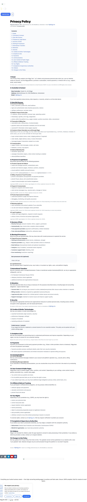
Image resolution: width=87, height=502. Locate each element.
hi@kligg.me (51, 24)
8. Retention (14, 47)
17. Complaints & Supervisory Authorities (22, 66)
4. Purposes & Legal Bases (18, 39)
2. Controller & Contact (17, 35)
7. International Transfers (18, 45)
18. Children (14, 68)
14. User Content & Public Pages (20, 59)
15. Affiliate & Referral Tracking (19, 62)
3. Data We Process (16, 37)
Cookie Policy (12, 492)
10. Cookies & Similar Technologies (20, 51)
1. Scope (13, 33)
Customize (9, 496)
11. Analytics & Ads (16, 53)
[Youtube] (12, 456)
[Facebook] (15, 456)
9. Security (14, 49)
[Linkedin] (8, 456)
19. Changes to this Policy (18, 70)
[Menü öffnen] (13, 14)
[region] (18, 491)
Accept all (26, 496)
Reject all (17, 496)
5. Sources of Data (16, 41)
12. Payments (15, 55)
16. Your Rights (15, 64)
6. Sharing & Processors (17, 43)
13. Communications (17, 57)
